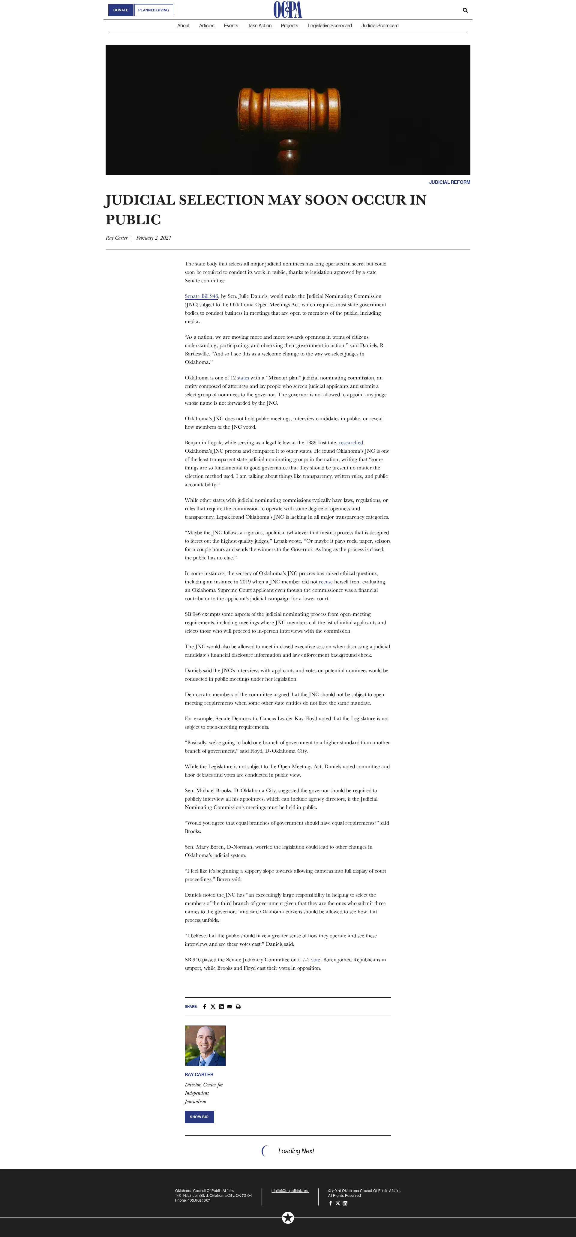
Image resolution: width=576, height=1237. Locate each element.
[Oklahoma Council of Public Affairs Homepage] (288, 9)
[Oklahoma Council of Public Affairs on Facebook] (330, 1202)
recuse (326, 581)
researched (351, 442)
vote (315, 959)
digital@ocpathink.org (290, 1190)
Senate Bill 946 (201, 295)
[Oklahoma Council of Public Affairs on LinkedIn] (345, 1202)
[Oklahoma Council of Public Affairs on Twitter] (337, 1202)
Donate (120, 10)
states (243, 377)
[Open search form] (465, 9)
